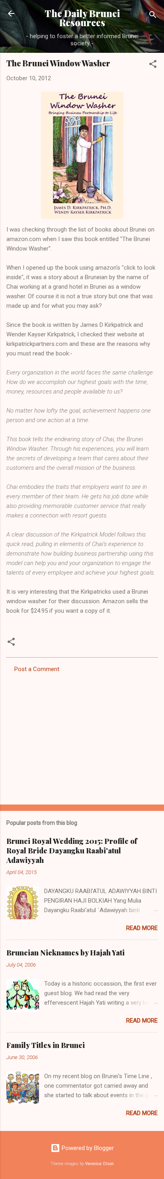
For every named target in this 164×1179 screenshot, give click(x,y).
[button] (153, 65)
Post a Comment (36, 669)
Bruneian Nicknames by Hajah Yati (65, 952)
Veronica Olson (99, 1163)
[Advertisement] (82, 736)
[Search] (153, 16)
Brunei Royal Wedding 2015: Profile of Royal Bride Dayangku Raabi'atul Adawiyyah (71, 850)
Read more (142, 928)
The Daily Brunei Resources (82, 18)
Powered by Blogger (87, 1148)
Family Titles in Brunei (45, 1045)
